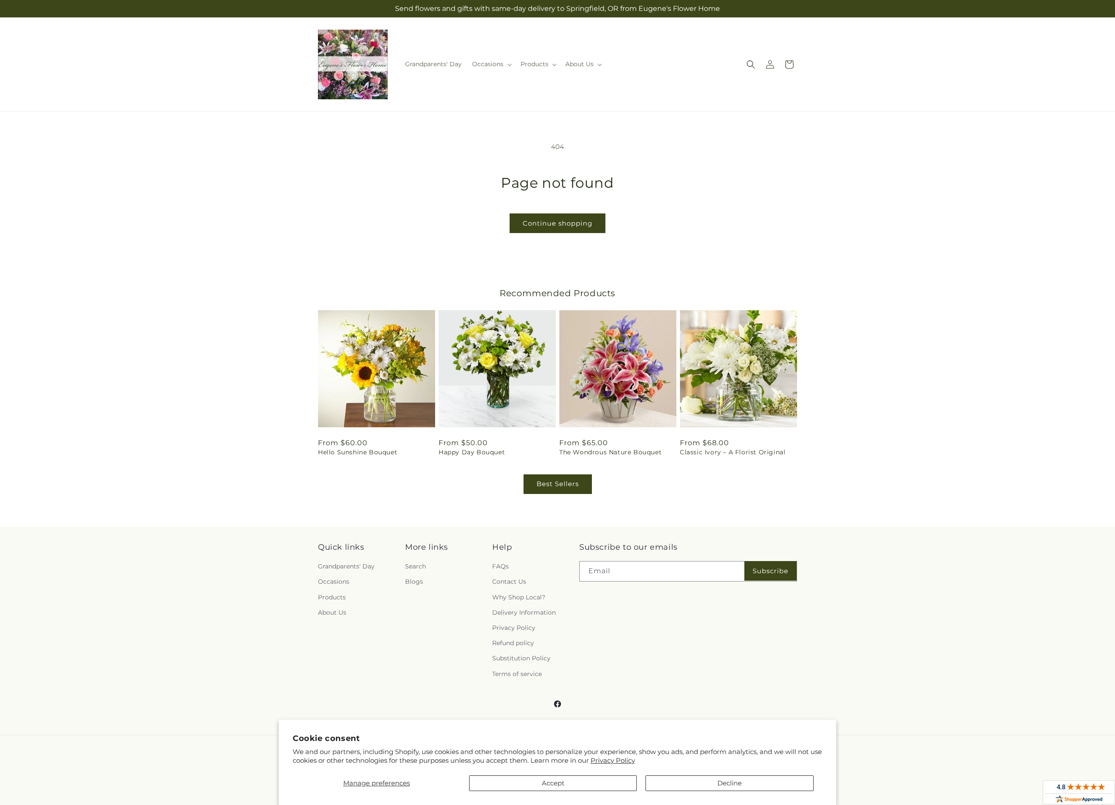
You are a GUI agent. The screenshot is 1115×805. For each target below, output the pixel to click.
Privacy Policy (613, 760)
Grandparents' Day (346, 566)
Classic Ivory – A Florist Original (732, 452)
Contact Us (509, 581)
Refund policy (513, 643)
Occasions (333, 581)
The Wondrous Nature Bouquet (610, 452)
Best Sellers (558, 484)
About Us (332, 612)
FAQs (500, 566)
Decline (729, 783)
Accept (553, 783)
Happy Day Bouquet (472, 452)
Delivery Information (524, 612)
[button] (491, 64)
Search (415, 566)
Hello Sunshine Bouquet (357, 452)
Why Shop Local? (518, 597)
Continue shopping (557, 223)
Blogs (414, 581)
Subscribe (770, 571)
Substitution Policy (521, 658)
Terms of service (517, 674)
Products (332, 597)
